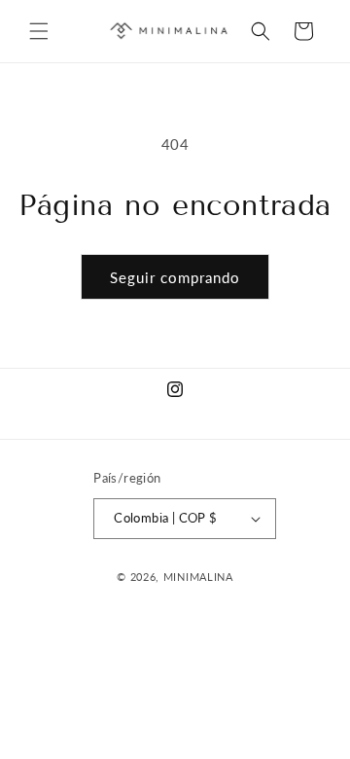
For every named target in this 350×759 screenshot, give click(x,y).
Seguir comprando (175, 277)
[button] (39, 31)
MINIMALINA (198, 576)
